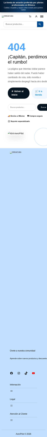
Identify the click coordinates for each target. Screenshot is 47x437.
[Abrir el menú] (11, 391)
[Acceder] (36, 16)
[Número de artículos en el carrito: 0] (30, 16)
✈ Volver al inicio (17, 93)
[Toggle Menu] (41, 16)
